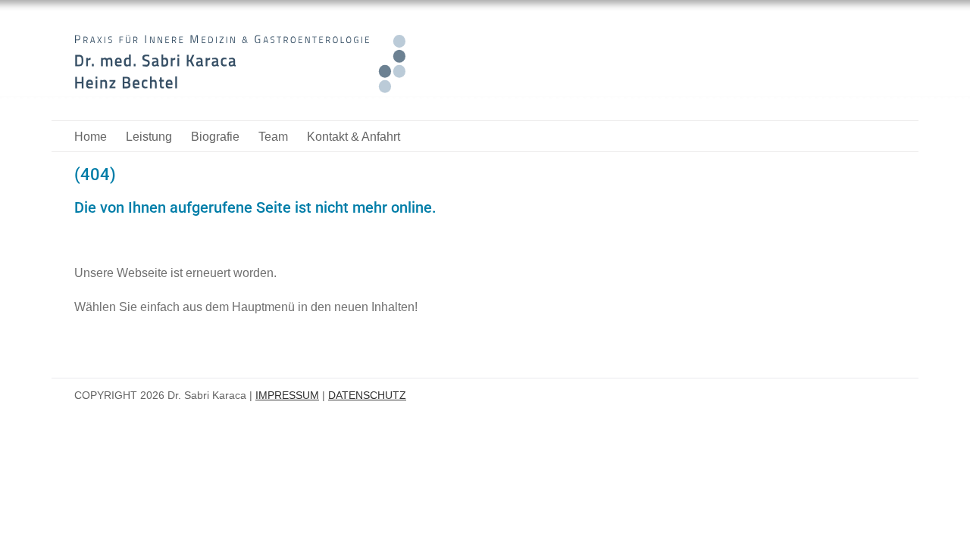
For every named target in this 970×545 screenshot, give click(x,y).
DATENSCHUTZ (367, 395)
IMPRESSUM (287, 395)
